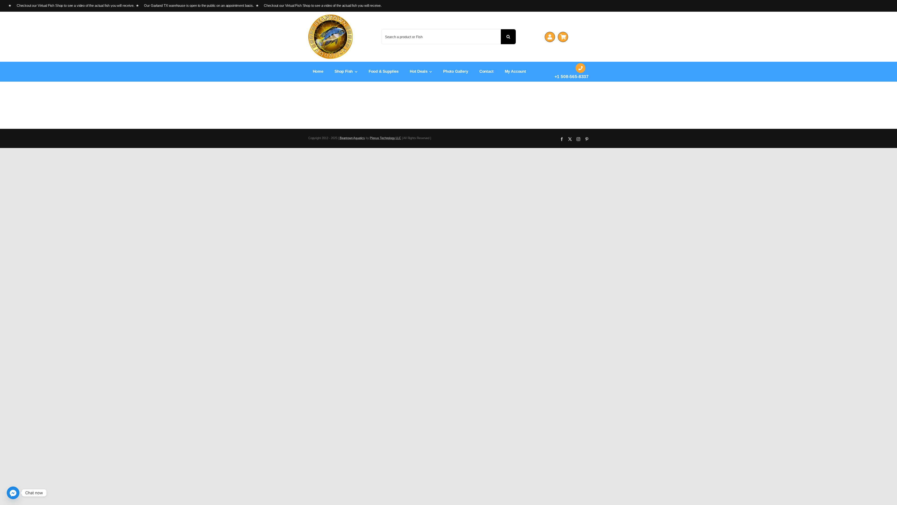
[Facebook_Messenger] (13, 493)
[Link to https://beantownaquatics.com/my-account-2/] (550, 37)
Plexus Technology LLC (385, 138)
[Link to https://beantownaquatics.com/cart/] (563, 37)
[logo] (330, 16)
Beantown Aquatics (352, 138)
